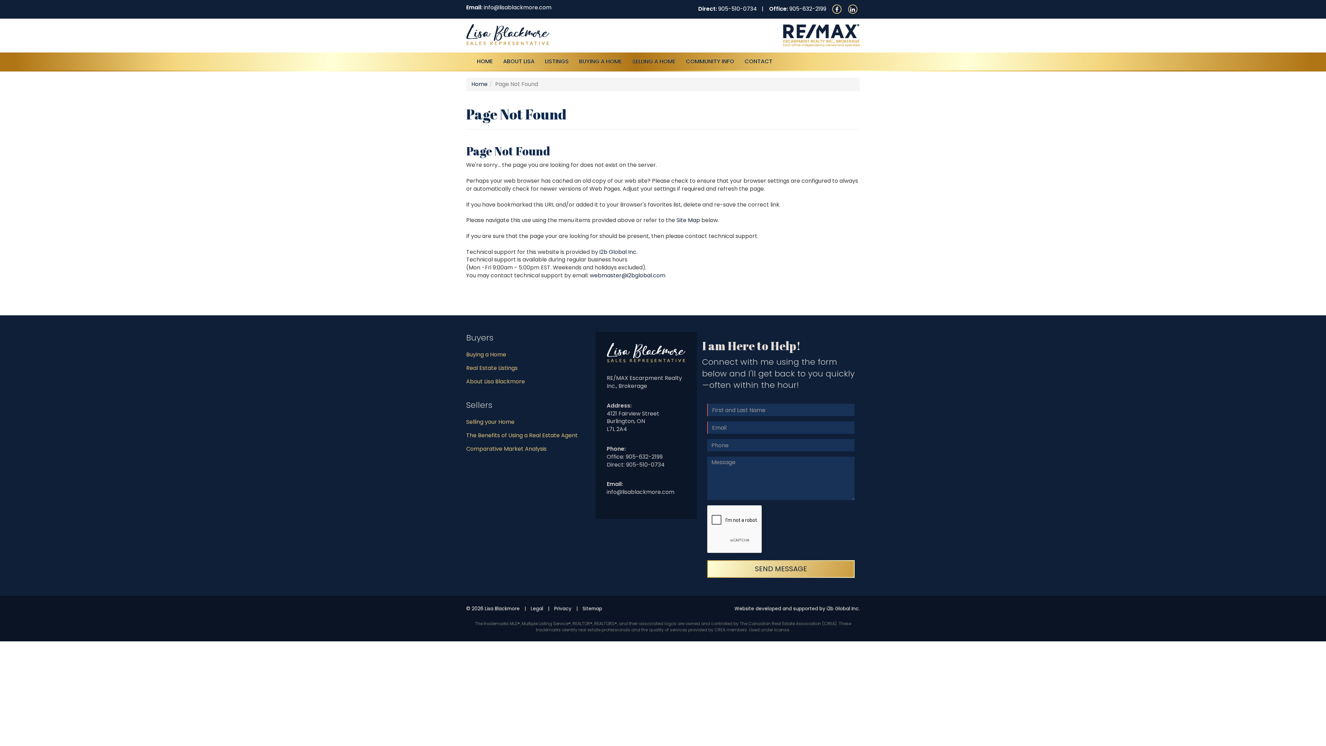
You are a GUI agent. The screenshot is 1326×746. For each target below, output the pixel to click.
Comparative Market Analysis (506, 449)
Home (485, 61)
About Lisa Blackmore (495, 381)
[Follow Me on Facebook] (836, 9)
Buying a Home (486, 354)
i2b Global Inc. (618, 252)
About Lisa (519, 61)
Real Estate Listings (492, 368)
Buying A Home (600, 61)
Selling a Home (653, 61)
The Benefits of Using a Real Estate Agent (522, 435)
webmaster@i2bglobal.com (627, 275)
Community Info (710, 61)
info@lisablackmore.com (517, 7)
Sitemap (592, 608)
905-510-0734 (737, 9)
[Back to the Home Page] (562, 34)
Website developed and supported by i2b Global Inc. (797, 608)
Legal (537, 608)
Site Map (688, 220)
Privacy (562, 608)
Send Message (781, 569)
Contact (758, 61)
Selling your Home (490, 422)
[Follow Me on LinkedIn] (852, 9)
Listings (557, 61)
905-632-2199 (807, 9)
